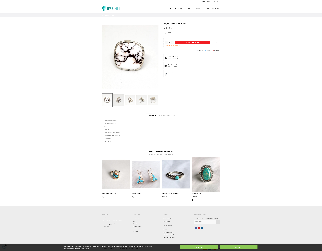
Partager (200, 50)
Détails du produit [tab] (164, 115)
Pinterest (216, 50)
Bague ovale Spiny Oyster (109, 193)
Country (135, 223)
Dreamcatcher (137, 226)
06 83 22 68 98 (105, 227)
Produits (104, 195)
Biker (134, 221)
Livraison (166, 229)
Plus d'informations (69, 248)
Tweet (208, 50)
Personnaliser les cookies (82, 248)
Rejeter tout (199, 247)
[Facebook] (196, 228)
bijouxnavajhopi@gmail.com (109, 224)
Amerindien (136, 218)
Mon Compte (167, 221)
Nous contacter (168, 218)
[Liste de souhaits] (213, 42)
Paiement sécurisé (168, 232)
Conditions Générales (169, 237)
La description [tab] (151, 115)
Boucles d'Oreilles (136, 193)
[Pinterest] (199, 228)
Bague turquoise (196, 193)
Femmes (135, 228)
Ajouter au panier (193, 42)
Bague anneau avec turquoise (170, 193)
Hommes (135, 231)
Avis (173, 115)
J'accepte (239, 247)
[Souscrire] (218, 222)
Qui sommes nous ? (169, 234)
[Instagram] (202, 228)
